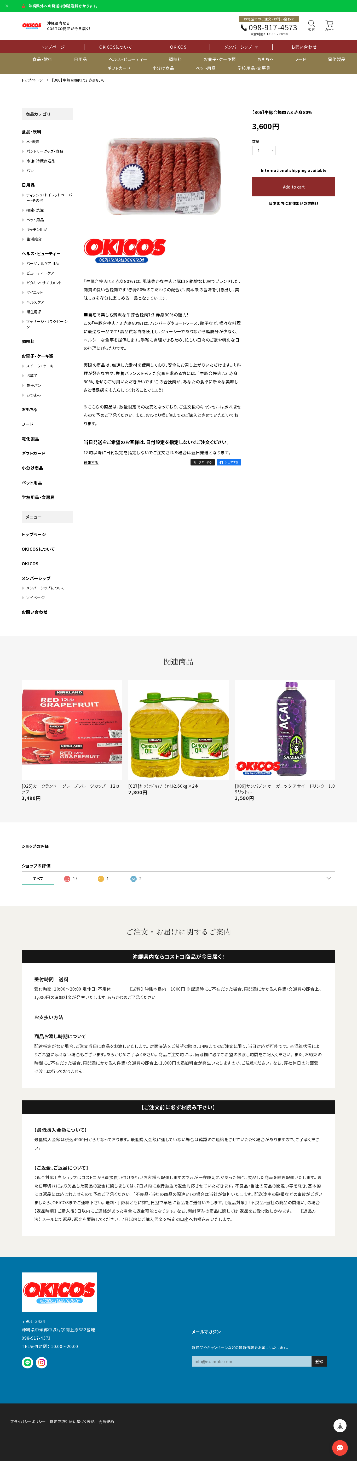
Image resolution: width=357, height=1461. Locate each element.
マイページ (35, 597)
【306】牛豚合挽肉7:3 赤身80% (78, 80)
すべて (38, 878)
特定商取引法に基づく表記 (72, 1421)
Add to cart (294, 187)
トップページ (53, 47)
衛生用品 (34, 311)
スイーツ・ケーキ (40, 365)
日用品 (80, 59)
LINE (27, 1362)
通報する (91, 462)
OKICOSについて (115, 47)
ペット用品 (206, 68)
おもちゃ (265, 59)
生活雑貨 (34, 239)
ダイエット (34, 292)
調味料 (175, 59)
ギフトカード (119, 68)
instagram (41, 1362)
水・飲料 (33, 141)
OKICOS (178, 47)
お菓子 (32, 375)
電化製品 (337, 59)
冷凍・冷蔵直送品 (40, 160)
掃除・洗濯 (35, 210)
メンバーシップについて (45, 587)
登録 (319, 1361)
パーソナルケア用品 (42, 263)
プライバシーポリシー (28, 1421)
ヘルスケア (35, 302)
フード (300, 59)
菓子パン (33, 385)
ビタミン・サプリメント (44, 282)
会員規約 (106, 1421)
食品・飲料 (42, 59)
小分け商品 (163, 68)
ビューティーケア (40, 273)
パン (30, 170)
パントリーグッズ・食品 (45, 151)
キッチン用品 (37, 229)
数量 (256, 141)
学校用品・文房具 (254, 68)
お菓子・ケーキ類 (220, 59)
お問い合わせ (304, 47)
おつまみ (33, 394)
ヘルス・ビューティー (128, 59)
